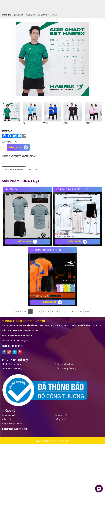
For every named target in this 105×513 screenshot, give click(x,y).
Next (80, 311)
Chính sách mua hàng (12, 368)
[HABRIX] (11, 112)
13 (67, 311)
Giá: (4, 147)
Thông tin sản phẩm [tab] (13, 169)
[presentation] (3, 115)
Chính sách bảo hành (64, 364)
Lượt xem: (6, 141)
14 (73, 311)
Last (87, 311)
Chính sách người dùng (65, 368)
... (62, 311)
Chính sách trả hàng (11, 364)
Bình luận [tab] (33, 169)
